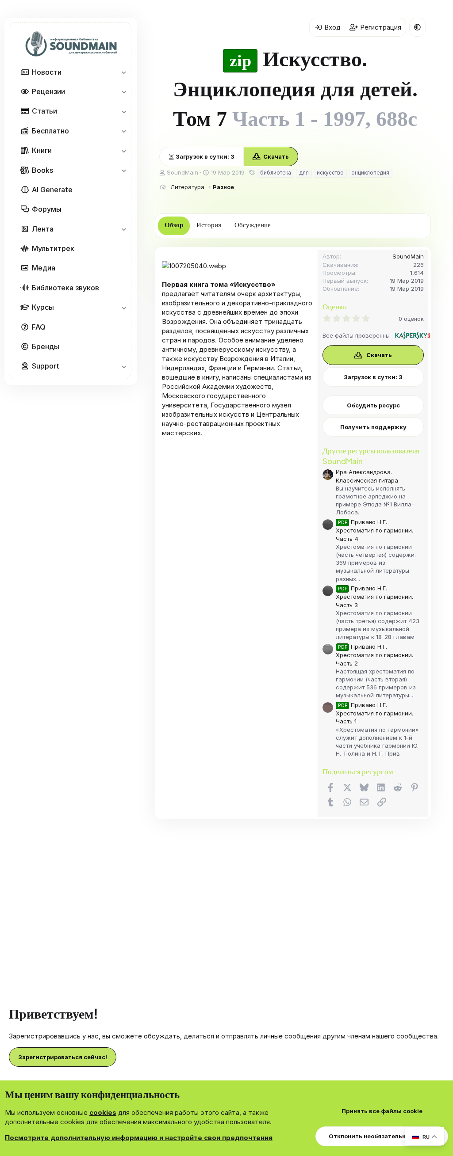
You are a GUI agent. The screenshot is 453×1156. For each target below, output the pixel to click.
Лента (43, 228)
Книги (42, 150)
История (208, 224)
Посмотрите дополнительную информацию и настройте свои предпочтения (139, 1137)
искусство (330, 172)
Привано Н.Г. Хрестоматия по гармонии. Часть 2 (374, 654)
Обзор (174, 224)
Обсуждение (252, 224)
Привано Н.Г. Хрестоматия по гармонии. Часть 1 (374, 713)
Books (42, 170)
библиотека (275, 172)
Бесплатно (50, 130)
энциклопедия (370, 172)
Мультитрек (53, 248)
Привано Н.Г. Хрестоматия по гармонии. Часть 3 (374, 596)
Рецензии (48, 91)
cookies (102, 1112)
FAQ (39, 327)
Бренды (45, 346)
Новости (46, 72)
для (304, 172)
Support (45, 365)
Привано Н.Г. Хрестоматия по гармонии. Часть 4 (374, 530)
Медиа (43, 267)
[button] (123, 72)
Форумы (46, 209)
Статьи (44, 110)
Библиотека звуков (65, 287)
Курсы (43, 307)
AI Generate (52, 189)
